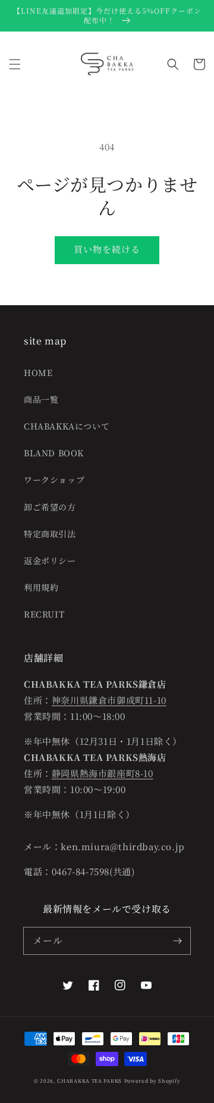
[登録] (177, 940)
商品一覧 (41, 399)
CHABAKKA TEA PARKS (89, 1080)
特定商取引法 (50, 534)
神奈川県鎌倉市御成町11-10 (109, 700)
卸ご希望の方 (50, 507)
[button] (15, 64)
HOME (38, 372)
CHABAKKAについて (66, 426)
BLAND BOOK (54, 453)
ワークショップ (54, 479)
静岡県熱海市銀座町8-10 (102, 773)
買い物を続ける (107, 249)
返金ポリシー (50, 560)
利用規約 (41, 587)
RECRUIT (44, 614)
